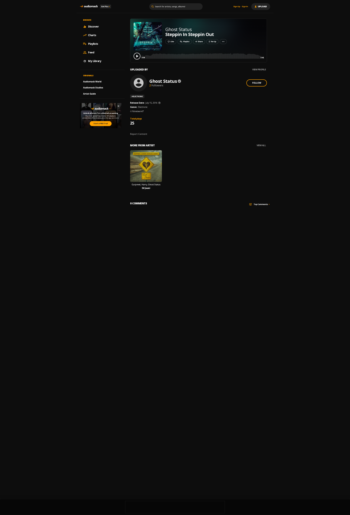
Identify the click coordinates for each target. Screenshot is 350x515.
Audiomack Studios (93, 87)
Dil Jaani (146, 188)
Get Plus (105, 6)
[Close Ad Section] (118, 106)
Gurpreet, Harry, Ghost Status (146, 184)
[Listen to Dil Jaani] (146, 166)
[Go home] (89, 6)
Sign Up (236, 6)
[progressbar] (203, 56)
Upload (262, 6)
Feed (91, 52)
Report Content (138, 133)
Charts (92, 35)
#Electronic (137, 96)
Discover (93, 26)
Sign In (245, 6)
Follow (256, 82)
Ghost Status (163, 81)
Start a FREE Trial (101, 123)
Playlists (93, 44)
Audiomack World (92, 81)
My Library (94, 61)
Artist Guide (89, 93)
